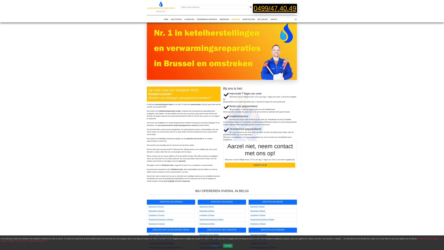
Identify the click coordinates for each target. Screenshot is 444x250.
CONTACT (273, 19)
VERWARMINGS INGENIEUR (207, 19)
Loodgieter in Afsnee (206, 215)
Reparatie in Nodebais (258, 235)
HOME (166, 19)
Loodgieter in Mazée (257, 215)
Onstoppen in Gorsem (157, 224)
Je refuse (214, 246)
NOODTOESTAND (248, 19)
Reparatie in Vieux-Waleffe (209, 235)
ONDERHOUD (224, 19)
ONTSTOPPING (176, 19)
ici (342, 239)
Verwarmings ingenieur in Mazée (262, 219)
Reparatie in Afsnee (206, 207)
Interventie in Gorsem (156, 211)
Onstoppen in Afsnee (207, 224)
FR (296, 19)
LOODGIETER (189, 19)
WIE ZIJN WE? (262, 19)
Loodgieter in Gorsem (157, 215)
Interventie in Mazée (257, 211)
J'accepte (227, 246)
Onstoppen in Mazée (258, 224)
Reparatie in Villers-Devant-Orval (161, 235)
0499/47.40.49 (275, 8)
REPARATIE (235, 19)
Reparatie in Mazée (257, 207)
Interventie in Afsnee (206, 211)
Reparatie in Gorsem (156, 207)
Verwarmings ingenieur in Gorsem (161, 219)
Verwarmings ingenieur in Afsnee (211, 219)
